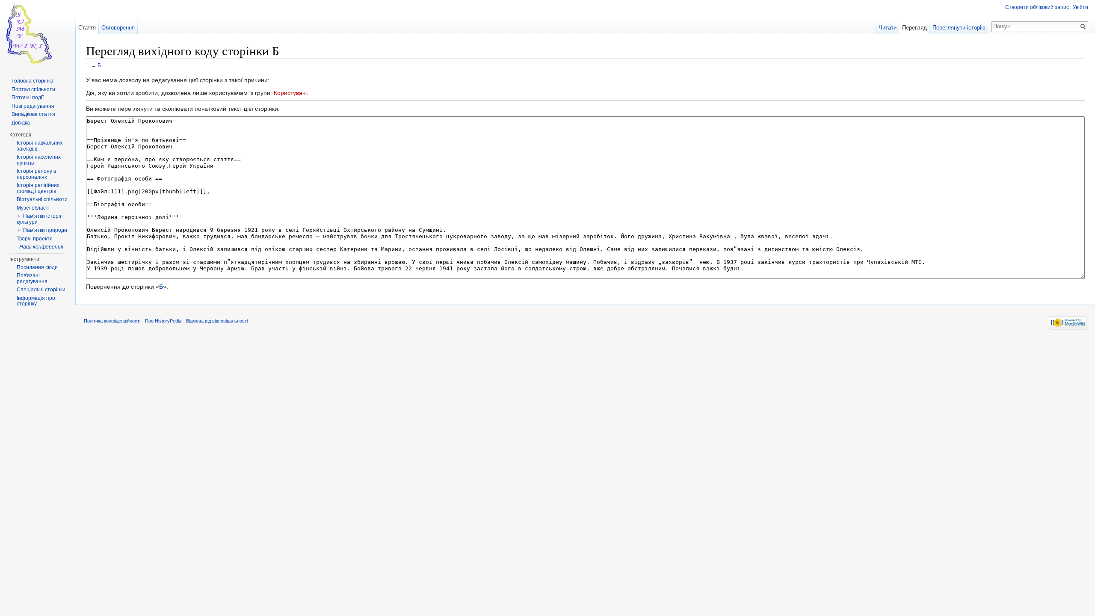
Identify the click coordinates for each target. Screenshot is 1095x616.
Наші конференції (41, 247)
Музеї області (33, 208)
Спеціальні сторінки (41, 290)
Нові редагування (33, 106)
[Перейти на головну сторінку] (37, 34)
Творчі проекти (35, 239)
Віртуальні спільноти (42, 199)
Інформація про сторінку (36, 301)
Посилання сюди (37, 267)
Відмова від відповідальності (217, 320)
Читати (888, 27)
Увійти (1080, 7)
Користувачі (290, 92)
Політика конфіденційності (112, 320)
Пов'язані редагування (32, 278)
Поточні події (28, 98)
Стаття (87, 27)
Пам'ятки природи (45, 230)
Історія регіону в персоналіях (36, 174)
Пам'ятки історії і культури (40, 219)
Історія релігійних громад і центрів (38, 188)
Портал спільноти (33, 89)
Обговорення (118, 27)
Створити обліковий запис (1037, 7)
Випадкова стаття (33, 114)
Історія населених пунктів (39, 160)
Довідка (21, 123)
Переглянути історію (959, 27)
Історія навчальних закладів (39, 146)
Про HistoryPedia (163, 320)
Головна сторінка (32, 81)
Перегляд (914, 27)
